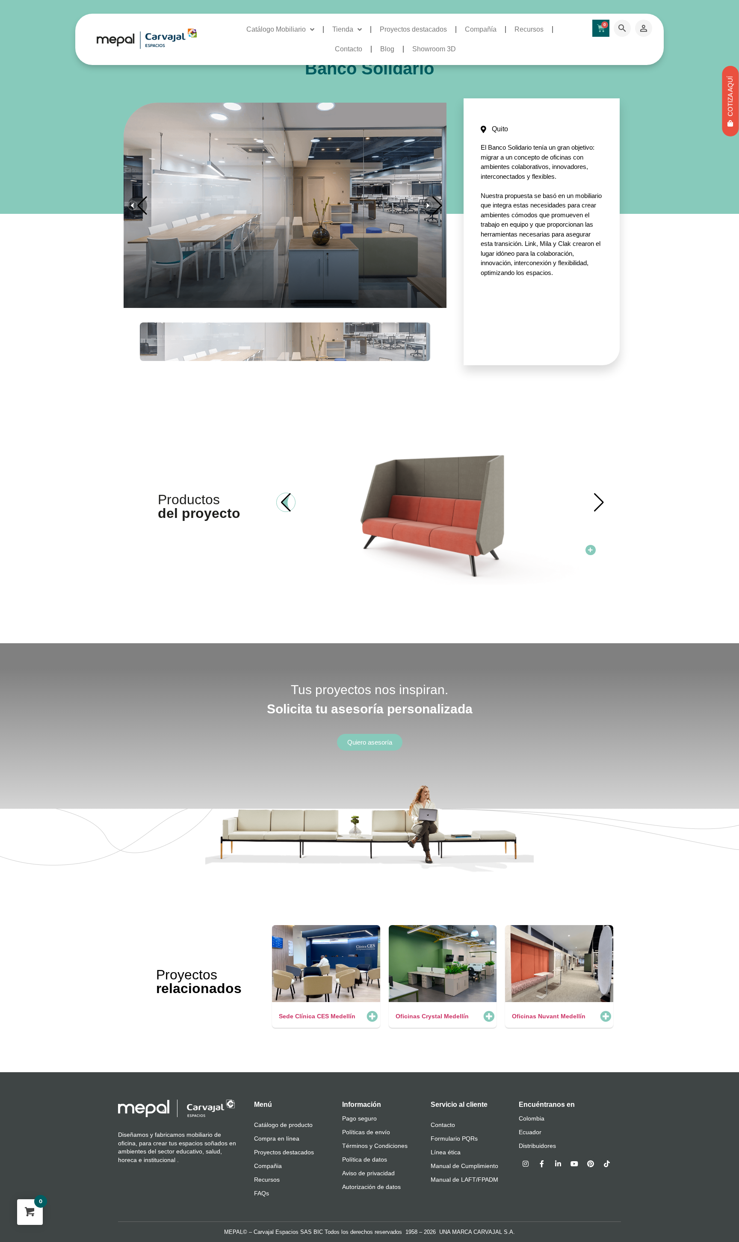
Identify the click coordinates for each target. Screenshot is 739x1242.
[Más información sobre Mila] (590, 550)
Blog (387, 49)
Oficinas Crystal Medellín (432, 1016)
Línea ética (446, 1152)
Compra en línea (276, 1138)
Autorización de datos (371, 1186)
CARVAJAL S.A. (494, 1232)
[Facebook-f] (542, 1164)
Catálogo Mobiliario (276, 29)
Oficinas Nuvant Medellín (548, 1016)
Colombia (531, 1118)
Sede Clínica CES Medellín (317, 1016)
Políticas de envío (366, 1132)
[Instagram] (525, 1164)
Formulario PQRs (454, 1138)
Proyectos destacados (413, 29)
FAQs (261, 1193)
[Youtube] (574, 1164)
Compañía (481, 29)
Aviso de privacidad (368, 1173)
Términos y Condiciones (375, 1145)
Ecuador (530, 1132)
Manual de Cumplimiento (464, 1165)
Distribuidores (537, 1145)
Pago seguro (359, 1118)
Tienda (342, 29)
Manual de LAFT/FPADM (464, 1179)
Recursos (529, 29)
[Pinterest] (590, 1164)
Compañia (268, 1165)
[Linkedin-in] (558, 1164)
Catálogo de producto (283, 1124)
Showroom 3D (434, 49)
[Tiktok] (607, 1164)
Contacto (348, 49)
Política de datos (364, 1159)
